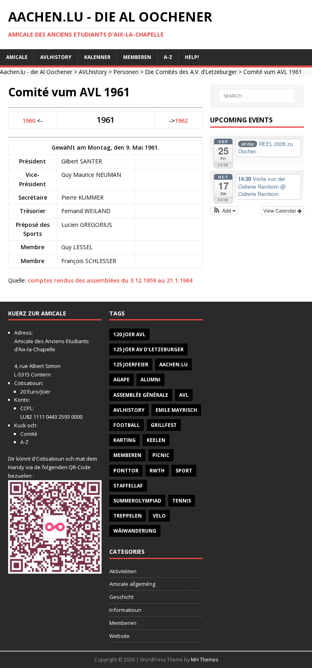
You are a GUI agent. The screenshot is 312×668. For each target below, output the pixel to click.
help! (192, 57)
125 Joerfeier (130, 364)
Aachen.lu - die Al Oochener (36, 72)
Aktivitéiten (122, 571)
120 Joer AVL (129, 334)
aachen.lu (173, 364)
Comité (28, 433)
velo (159, 515)
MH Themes (204, 659)
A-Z (168, 57)
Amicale (17, 57)
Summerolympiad (137, 500)
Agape (121, 379)
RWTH (157, 470)
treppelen (127, 515)
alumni (150, 379)
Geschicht (121, 597)
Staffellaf (128, 485)
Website (119, 636)
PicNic (160, 455)
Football (126, 425)
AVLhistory (56, 57)
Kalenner (97, 57)
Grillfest (164, 425)
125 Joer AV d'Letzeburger (148, 349)
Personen (126, 72)
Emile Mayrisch (176, 410)
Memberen (137, 57)
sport (184, 470)
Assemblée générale (140, 395)
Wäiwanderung (134, 530)
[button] (224, 211)
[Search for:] (257, 96)
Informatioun (125, 610)
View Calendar (280, 210)
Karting (124, 440)
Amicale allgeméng (132, 583)
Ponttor (126, 470)
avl (183, 395)
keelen (156, 440)
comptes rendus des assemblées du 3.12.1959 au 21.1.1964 (110, 280)
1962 (181, 120)
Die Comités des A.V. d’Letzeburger (191, 72)
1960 (28, 120)
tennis (181, 500)
